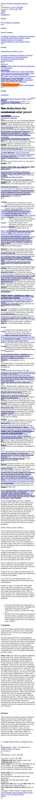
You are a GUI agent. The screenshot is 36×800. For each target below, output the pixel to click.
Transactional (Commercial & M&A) (12, 59)
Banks (3, 231)
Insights (9, 66)
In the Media (25, 73)
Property (25, 340)
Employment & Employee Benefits (12, 177)
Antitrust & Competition (12, 22)
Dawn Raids (5, 38)
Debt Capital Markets (21, 76)
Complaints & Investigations (26, 36)
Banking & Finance (7, 61)
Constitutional (14, 116)
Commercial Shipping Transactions (12, 429)
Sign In (3, 796)
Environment (4, 206)
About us (4, 3)
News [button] (2, 64)
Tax (2, 449)
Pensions (3, 331)
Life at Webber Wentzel (8, 71)
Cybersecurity (11, 154)
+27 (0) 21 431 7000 (15, 9)
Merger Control (25, 38)
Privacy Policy (28, 792)
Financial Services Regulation (8, 226)
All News (4, 66)
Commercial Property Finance (19, 74)
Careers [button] (3, 70)
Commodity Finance (7, 76)
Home (3, 13)
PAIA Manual (14, 794)
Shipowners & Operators (8, 436)
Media (15, 66)
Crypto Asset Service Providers (21, 232)
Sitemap (21, 794)
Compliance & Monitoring (9, 55)
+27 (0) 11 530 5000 (16, 7)
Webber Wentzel (15, 101)
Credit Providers (6, 232)
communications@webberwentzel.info (13, 771)
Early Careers (20, 71)
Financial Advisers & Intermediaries (12, 234)
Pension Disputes (6, 337)
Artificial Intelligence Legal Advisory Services (15, 42)
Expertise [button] (4, 15)
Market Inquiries (14, 38)
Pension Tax (31, 339)
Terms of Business (17, 792)
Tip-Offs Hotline (6, 792)
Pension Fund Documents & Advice (23, 337)
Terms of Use (5, 794)
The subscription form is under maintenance (17, 784)
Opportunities (29, 71)
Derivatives (31, 76)
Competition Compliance (9, 36)
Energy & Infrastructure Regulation (19, 375)
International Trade (29, 429)
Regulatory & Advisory (25, 55)
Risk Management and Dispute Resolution (14, 57)
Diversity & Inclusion (14, 3)
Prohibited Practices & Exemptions (12, 40)
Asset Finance (5, 74)
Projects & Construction (14, 340)
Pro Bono (4, 340)
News (23, 101)
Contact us (24, 3)
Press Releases (21, 66)
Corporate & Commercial (9, 118)
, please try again (12, 783)
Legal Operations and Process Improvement (20, 479)
